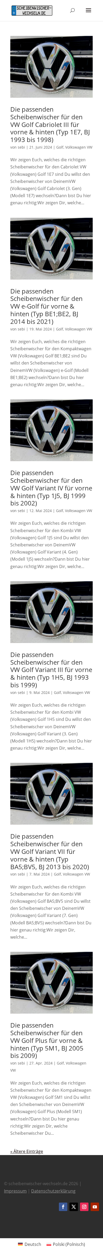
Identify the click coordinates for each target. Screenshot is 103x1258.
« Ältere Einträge (26, 1151)
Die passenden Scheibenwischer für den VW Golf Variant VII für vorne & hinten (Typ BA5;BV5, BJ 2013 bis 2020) (49, 851)
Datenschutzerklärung (53, 1191)
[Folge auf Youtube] (95, 1207)
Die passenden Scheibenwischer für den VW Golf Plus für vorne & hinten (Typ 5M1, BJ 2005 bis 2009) (46, 1040)
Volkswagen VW (78, 147)
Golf (59, 147)
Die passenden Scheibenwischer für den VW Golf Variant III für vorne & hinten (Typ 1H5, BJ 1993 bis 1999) (51, 669)
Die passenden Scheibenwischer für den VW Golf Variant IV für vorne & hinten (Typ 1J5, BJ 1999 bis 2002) (51, 487)
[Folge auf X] (73, 1207)
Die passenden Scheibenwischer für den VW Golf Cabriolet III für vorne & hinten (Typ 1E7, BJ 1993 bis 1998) (50, 124)
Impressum (15, 1191)
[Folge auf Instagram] (84, 1207)
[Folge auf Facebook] (63, 1207)
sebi (21, 147)
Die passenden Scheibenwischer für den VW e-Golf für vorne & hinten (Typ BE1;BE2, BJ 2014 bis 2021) (46, 306)
